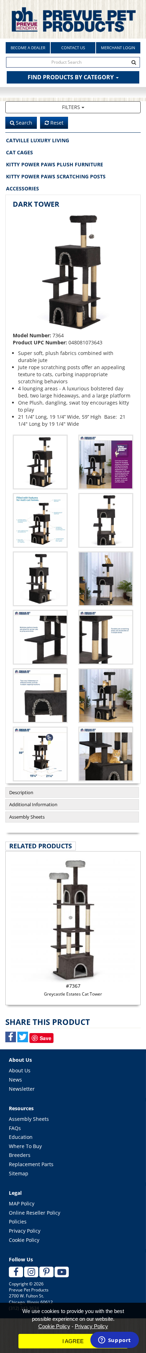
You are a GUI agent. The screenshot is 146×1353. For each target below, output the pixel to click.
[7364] (105, 462)
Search (23, 122)
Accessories (22, 188)
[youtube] (62, 1272)
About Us (19, 1070)
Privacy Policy (24, 1230)
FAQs (15, 1128)
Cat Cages (19, 152)
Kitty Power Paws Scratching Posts (56, 176)
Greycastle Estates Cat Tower (73, 989)
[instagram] (31, 1272)
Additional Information (33, 804)
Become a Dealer (28, 47)
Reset (56, 122)
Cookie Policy (24, 1240)
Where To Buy (25, 1146)
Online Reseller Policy (34, 1212)
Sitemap (18, 1173)
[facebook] (16, 1272)
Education (21, 1137)
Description (21, 792)
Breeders (19, 1155)
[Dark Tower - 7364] (73, 272)
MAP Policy (21, 1203)
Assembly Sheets (27, 817)
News (15, 1079)
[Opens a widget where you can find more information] (114, 1340)
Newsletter (22, 1088)
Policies (18, 1221)
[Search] (134, 62)
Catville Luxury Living (37, 140)
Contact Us (73, 47)
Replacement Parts (31, 1164)
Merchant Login (118, 47)
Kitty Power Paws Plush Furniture (54, 164)
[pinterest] (46, 1272)
